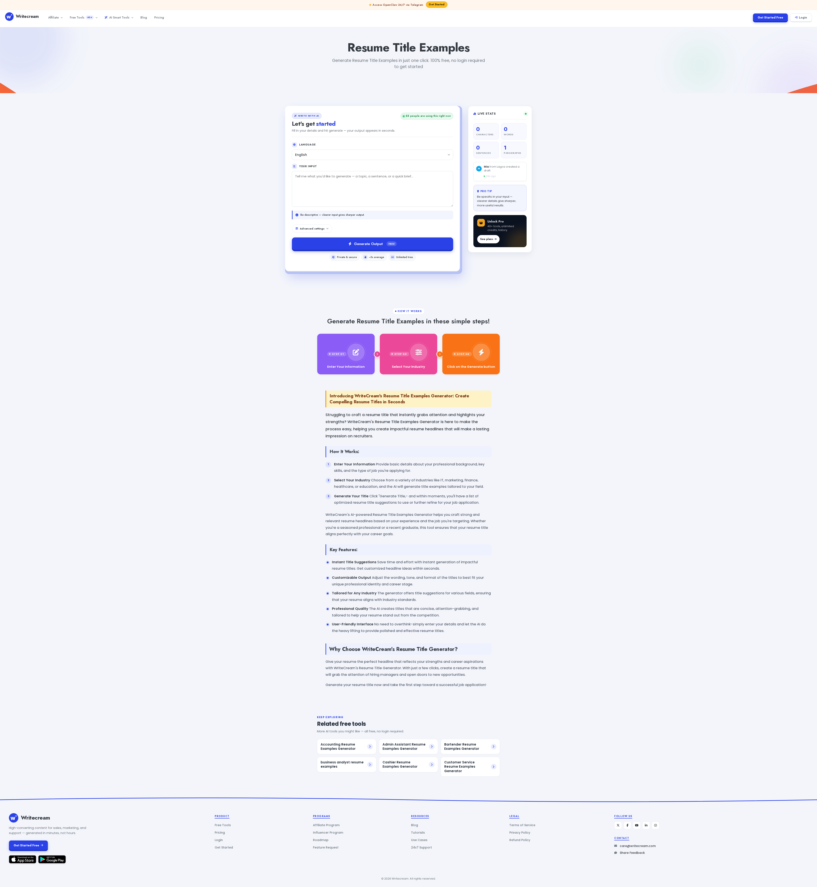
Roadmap (321, 840)
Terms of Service (522, 825)
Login (803, 17)
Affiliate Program (326, 825)
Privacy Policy (519, 832)
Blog (143, 17)
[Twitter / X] (618, 825)
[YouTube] (637, 825)
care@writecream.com (638, 846)
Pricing (159, 17)
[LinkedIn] (646, 825)
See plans (486, 239)
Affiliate (53, 17)
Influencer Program (328, 832)
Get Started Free (770, 17)
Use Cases (419, 840)
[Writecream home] (13, 818)
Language (307, 145)
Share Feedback (632, 853)
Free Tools (81, 17)
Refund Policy (519, 840)
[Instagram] (655, 825)
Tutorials (418, 832)
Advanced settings (312, 229)
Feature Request (326, 847)
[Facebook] (627, 825)
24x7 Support (421, 847)
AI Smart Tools (119, 17)
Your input (308, 166)
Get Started (224, 847)
